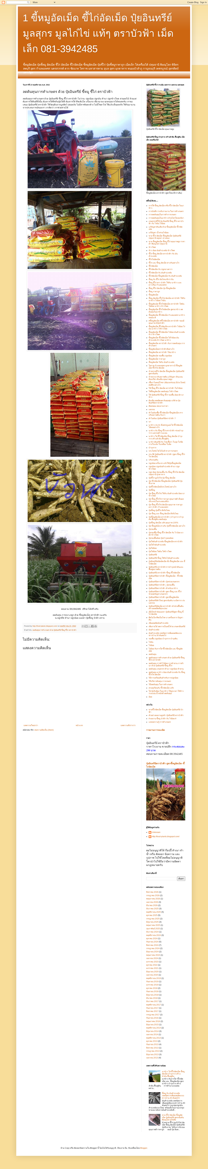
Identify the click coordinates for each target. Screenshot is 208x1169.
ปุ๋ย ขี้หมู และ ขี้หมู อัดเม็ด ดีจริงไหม (163, 513)
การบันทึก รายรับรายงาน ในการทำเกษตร (166, 211)
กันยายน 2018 (152, 991)
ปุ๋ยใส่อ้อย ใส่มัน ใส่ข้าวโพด (160, 551)
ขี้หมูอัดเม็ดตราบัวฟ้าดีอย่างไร (161, 349)
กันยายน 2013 (152, 1044)
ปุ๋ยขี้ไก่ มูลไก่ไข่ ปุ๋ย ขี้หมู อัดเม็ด (162, 478)
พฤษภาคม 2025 (153, 925)
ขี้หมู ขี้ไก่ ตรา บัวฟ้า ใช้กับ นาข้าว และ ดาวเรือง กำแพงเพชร (165, 283)
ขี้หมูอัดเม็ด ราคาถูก (157, 359)
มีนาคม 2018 (152, 998)
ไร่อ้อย (151, 645)
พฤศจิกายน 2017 (153, 1005)
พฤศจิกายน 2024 (153, 935)
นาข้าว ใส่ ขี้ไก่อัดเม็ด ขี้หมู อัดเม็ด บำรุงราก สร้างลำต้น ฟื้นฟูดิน (165, 437)
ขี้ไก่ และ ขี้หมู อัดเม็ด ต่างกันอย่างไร (164, 263)
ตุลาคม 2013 (151, 1041)
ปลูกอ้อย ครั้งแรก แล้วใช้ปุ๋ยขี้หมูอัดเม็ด (165, 463)
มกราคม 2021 (152, 968)
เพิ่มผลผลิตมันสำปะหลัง (158, 623)
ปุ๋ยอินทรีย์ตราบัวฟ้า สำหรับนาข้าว (163, 588)
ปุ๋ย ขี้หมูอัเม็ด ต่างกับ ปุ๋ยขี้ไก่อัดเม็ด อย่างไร (167, 526)
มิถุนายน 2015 (152, 1024)
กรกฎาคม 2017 (153, 1015)
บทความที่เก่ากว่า (128, 725)
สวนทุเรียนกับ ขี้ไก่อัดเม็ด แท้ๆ (161, 688)
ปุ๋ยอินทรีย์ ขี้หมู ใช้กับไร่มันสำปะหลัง (164, 558)
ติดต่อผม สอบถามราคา (158, 406)
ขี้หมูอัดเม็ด (153, 295)
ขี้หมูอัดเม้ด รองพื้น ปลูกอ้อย (160, 356)
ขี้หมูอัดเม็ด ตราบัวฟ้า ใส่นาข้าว (162, 352)
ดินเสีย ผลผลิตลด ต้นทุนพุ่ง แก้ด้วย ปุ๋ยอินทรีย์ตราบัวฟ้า (164, 401)
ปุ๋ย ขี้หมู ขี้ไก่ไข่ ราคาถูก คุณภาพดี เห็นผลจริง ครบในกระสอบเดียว (166, 500)
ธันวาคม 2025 (152, 908)
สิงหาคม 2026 (152, 892)
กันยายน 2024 (152, 942)
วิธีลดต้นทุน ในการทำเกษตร (160, 684)
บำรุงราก (152, 448)
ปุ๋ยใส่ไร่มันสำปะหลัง (157, 545)
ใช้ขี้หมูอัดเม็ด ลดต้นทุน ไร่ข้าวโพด (163, 391)
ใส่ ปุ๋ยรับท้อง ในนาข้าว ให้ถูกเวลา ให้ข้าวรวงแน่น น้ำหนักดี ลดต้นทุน (166, 692)
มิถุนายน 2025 (152, 922)
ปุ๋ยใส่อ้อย (153, 548)
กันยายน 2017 (152, 1008)
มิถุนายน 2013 (152, 1054)
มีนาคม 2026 (152, 905)
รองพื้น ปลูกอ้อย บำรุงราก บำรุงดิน (163, 639)
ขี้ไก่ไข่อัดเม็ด (154, 259)
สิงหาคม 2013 (152, 1048)
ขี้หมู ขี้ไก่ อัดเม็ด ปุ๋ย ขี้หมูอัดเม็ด (162, 288)
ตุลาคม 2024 (151, 938)
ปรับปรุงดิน (153, 460)
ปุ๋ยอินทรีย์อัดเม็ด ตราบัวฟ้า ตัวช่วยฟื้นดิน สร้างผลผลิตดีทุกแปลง (166, 607)
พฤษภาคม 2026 (153, 899)
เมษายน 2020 (152, 975)
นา (150, 422)
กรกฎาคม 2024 (153, 948)
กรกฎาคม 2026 (153, 895)
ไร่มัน (151, 642)
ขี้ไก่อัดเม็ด (153, 266)
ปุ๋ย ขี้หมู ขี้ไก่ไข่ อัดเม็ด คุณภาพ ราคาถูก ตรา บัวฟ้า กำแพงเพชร (165, 506)
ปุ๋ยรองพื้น (153, 529)
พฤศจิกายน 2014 (153, 1028)
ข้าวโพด (152, 247)
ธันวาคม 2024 (152, 932)
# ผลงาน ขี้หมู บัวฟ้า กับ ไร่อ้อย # (162, 718)
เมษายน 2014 (152, 1034)
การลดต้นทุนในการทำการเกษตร (162, 214)
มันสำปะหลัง (154, 630)
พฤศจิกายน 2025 (153, 912)
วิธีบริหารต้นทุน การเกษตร (160, 681)
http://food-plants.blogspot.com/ (165, 836)
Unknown (156, 832)
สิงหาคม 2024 (152, 945)
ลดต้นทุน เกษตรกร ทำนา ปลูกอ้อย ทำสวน (166, 669)
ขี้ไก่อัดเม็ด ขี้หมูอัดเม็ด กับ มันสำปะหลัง (165, 276)
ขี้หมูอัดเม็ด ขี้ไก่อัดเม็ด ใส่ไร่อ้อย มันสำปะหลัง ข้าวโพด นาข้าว (164, 339)
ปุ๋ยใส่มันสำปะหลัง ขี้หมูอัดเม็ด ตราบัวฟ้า (166, 541)
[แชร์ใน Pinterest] (95, 626)
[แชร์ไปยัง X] (89, 626)
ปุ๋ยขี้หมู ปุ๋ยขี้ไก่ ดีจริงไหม (159, 510)
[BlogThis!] (86, 626)
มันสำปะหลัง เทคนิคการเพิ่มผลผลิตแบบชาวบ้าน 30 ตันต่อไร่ (165, 634)
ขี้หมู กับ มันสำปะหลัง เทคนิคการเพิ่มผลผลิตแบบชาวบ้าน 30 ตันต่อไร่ (173, 1095)
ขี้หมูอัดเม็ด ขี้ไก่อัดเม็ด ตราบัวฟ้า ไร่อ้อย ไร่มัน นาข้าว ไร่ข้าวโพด (167, 327)
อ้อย (150, 697)
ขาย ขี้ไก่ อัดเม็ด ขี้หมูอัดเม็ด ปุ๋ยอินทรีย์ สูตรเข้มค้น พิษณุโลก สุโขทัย (173, 1117)
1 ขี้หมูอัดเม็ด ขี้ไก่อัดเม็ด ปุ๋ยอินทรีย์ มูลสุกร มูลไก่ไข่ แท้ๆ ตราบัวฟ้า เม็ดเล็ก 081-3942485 (98, 33)
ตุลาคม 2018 (151, 988)
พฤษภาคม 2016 (153, 1021)
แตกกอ (152, 409)
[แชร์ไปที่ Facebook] (92, 626)
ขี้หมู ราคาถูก (154, 291)
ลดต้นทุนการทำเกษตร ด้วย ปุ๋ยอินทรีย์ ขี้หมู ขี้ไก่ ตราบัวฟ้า (54, 630)
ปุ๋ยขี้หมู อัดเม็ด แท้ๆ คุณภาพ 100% (163, 523)
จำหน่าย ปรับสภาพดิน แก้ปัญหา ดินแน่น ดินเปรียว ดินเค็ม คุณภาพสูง (166, 378)
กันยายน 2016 (152, 1018)
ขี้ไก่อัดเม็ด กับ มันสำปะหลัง (160, 273)
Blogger (143, 1148)
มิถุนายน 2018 (152, 995)
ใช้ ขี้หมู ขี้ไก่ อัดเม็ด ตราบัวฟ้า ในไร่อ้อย (165, 388)
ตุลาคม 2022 (151, 965)
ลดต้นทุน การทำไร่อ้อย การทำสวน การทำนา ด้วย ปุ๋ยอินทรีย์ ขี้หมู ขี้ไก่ (166, 664)
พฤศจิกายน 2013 (153, 1038)
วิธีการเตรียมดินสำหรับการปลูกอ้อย (163, 678)
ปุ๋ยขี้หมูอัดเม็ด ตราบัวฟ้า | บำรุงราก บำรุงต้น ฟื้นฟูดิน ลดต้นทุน (166, 518)
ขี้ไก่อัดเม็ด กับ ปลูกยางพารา (161, 269)
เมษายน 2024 (152, 958)
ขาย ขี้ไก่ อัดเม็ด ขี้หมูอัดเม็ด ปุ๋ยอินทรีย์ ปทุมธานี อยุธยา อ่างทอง (165, 237)
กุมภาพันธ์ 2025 (153, 928)
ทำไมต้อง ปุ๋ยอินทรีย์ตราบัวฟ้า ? (162, 418)
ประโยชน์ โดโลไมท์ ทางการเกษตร (163, 451)
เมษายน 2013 (152, 1058)
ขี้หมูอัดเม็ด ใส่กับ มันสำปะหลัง (161, 362)
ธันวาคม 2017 (152, 1001)
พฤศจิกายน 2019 (153, 978)
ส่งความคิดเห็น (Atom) (44, 730)
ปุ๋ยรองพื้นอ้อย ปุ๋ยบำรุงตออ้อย (161, 538)
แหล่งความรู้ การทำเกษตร (160, 722)
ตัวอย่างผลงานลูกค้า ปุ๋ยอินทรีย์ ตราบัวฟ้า (166, 715)
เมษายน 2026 (152, 902)
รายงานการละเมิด (155, 730)
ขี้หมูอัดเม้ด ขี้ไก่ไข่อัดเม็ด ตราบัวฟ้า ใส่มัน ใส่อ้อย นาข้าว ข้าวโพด (166, 305)
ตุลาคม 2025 (151, 915)
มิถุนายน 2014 (152, 1031)
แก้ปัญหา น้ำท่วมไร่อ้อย (159, 232)
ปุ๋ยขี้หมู (152, 490)
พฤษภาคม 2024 (153, 955)
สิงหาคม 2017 (152, 1011)
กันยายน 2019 (152, 981)
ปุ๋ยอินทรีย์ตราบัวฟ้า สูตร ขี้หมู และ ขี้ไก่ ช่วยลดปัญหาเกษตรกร (165, 592)
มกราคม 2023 (152, 962)
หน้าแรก (79, 725)
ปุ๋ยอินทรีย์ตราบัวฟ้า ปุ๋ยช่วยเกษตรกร (164, 582)
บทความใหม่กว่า (31, 725)
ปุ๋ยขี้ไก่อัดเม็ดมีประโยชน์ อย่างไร (162, 487)
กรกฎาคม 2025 (153, 919)
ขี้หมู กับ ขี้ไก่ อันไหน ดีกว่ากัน (161, 279)
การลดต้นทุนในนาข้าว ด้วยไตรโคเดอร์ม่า (166, 218)
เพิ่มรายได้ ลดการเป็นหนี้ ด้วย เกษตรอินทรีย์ (167, 626)
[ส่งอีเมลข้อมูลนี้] (83, 626)
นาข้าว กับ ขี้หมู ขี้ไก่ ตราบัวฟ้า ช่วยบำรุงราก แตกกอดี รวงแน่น (166, 431)
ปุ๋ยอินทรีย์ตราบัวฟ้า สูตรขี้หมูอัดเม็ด (164, 597)
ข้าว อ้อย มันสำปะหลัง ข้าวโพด (162, 250)
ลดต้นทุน (152, 654)
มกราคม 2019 (152, 985)
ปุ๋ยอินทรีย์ (153, 555)
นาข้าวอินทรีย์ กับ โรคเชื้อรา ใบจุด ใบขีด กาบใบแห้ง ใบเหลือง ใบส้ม (166, 443)
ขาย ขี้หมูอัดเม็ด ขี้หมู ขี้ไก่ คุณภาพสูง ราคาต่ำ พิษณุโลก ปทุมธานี (167, 242)
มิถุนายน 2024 (152, 952)
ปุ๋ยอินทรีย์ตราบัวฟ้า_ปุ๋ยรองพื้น (162, 585)
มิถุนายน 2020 (152, 972)
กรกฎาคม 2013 (153, 1051)
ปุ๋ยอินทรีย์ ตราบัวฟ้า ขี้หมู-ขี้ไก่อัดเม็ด (164, 573)
